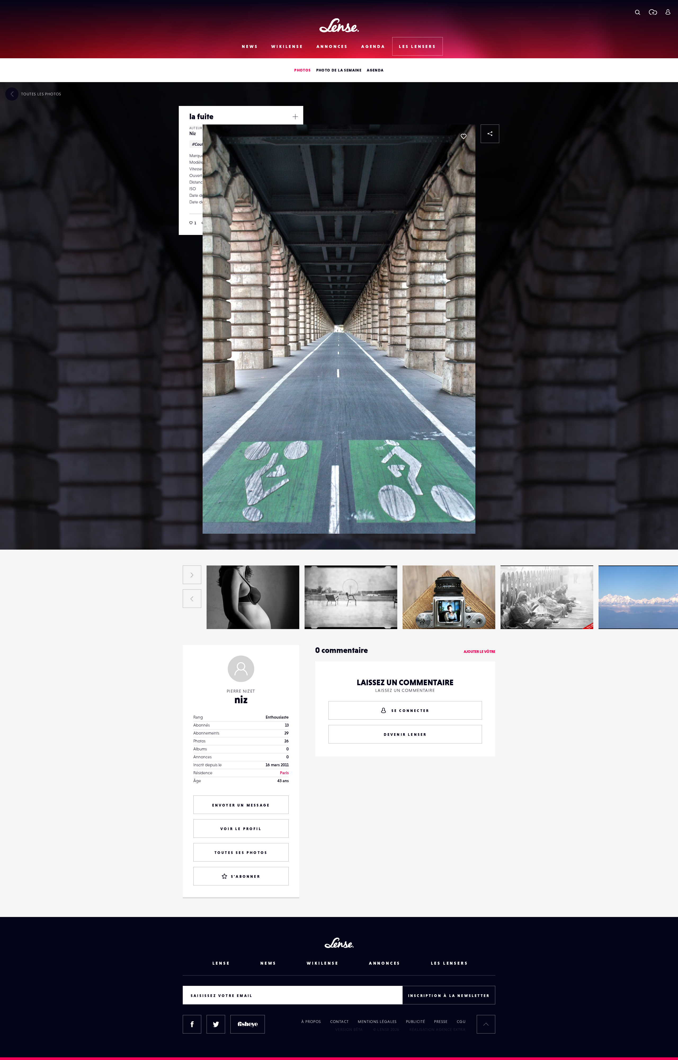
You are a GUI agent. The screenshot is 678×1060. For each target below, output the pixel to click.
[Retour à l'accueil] (339, 25)
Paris (284, 772)
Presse (441, 1021)
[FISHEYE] (247, 1024)
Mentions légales (377, 1021)
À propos (311, 1021)
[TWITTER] (216, 1024)
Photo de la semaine (339, 70)
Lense (221, 963)
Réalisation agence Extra (437, 1029)
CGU (461, 1021)
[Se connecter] (667, 12)
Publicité (415, 1021)
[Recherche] (637, 12)
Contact (339, 1021)
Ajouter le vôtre (479, 651)
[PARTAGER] (490, 133)
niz (241, 699)
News (250, 46)
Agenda (373, 46)
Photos (302, 70)
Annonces (332, 46)
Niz (192, 133)
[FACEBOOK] (192, 1024)
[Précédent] (192, 598)
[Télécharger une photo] (652, 12)
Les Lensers (417, 46)
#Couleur (200, 144)
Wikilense (287, 46)
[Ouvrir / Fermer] (295, 116)
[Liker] (463, 136)
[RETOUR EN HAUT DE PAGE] (486, 1024)
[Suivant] (192, 574)
